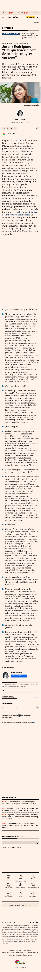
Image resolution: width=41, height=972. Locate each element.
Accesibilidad (34, 952)
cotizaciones (8, 896)
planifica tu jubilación (8, 888)
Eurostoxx (11, 847)
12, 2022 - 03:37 (23, 122)
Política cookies (26, 950)
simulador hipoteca (20, 880)
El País (36, 22)
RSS (14, 955)
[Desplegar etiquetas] (37, 707)
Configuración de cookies (9, 952)
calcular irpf (8, 880)
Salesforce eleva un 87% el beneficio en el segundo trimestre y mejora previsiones (20, 809)
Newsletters (19, 955)
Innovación (14, 708)
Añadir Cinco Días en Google (14, 134)
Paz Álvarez (20, 120)
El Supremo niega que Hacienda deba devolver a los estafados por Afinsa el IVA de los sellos (20, 825)
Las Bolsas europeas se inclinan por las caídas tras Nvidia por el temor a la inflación (29, 36)
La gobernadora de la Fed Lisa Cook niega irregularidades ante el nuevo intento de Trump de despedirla (20, 817)
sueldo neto (32, 880)
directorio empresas (33, 887)
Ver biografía (16, 676)
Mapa (10, 955)
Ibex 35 (5, 13)
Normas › (36, 697)
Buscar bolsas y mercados (12, 837)
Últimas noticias (9, 798)
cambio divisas (20, 887)
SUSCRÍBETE (30, 17)
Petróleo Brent (36, 13)
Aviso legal (18, 950)
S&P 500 (20, 13)
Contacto (12, 950)
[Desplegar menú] (3, 17)
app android (32, 896)
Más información (7, 717)
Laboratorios (24, 708)
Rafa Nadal (5, 708)
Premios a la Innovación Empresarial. (20, 213)
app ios (20, 896)
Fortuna (7, 28)
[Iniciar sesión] (37, 17)
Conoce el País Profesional (20, 905)
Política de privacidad (23, 952)
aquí (33, 722)
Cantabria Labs (17, 140)
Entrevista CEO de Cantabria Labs (14, 43)
